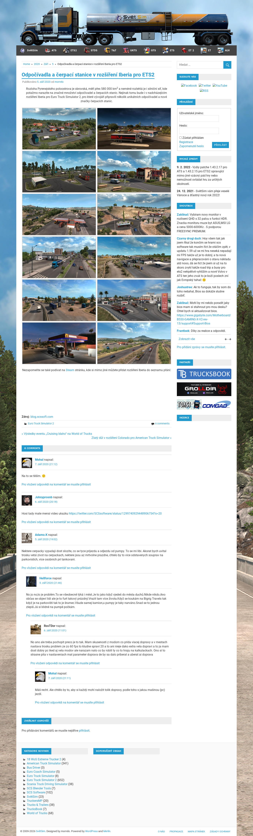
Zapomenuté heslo (191, 146)
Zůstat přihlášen (193, 138)
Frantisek (183, 331)
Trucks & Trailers (38, 805)
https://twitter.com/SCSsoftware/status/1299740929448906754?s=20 (115, 513)
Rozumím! (236, 830)
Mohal (39, 459)
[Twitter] (204, 85)
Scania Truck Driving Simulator (47, 784)
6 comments (162, 423)
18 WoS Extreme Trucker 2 (44, 759)
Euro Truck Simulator (40, 776)
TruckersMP (34, 801)
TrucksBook (34, 809)
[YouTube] (220, 85)
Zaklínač (182, 214)
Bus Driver (33, 767)
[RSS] (204, 91)
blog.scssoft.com (42, 416)
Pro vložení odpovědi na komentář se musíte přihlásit (56, 484)
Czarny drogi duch (189, 238)
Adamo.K (41, 535)
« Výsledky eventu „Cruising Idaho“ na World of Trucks (57, 433)
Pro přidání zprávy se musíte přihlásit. (201, 347)
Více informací (191, 830)
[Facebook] (189, 85)
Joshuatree (184, 287)
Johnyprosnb (43, 497)
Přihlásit (220, 144)
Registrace (186, 142)
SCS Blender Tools (39, 788)
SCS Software (36, 792)
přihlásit (84, 730)
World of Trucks (37, 813)
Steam (70, 370)
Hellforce (45, 578)
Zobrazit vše (187, 339)
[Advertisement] (204, 479)
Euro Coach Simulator (41, 771)
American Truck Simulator (44, 763)
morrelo (59, 81)
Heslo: (183, 125)
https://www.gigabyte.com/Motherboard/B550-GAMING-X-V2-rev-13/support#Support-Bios (204, 319)
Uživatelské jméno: (191, 113)
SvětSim (32, 796)
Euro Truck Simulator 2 (41, 423)
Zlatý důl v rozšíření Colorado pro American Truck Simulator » (131, 438)
